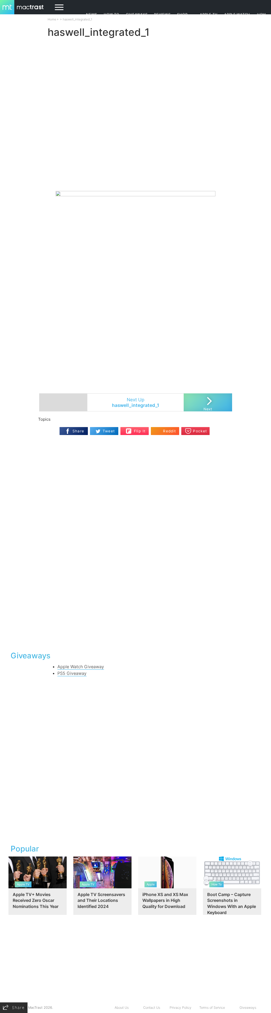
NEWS (91, 14)
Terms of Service (212, 1008)
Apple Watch (237, 14)
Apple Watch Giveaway (80, 666)
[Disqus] (135, 578)
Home (52, 19)
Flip (128, 429)
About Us (122, 1008)
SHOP (182, 14)
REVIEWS (162, 14)
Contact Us (151, 1008)
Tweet (109, 431)
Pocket (200, 431)
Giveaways (248, 1008)
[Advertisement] (135, 175)
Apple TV (208, 14)
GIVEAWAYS (137, 14)
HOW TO (111, 14)
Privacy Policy (180, 1008)
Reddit (169, 431)
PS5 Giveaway (72, 673)
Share (78, 431)
